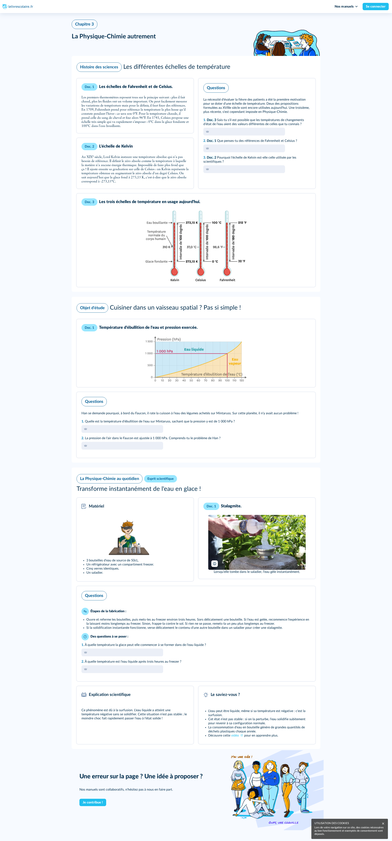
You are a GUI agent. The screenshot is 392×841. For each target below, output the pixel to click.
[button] (196, 67)
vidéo (235, 735)
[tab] (295, 87)
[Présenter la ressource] (184, 87)
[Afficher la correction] (295, 87)
